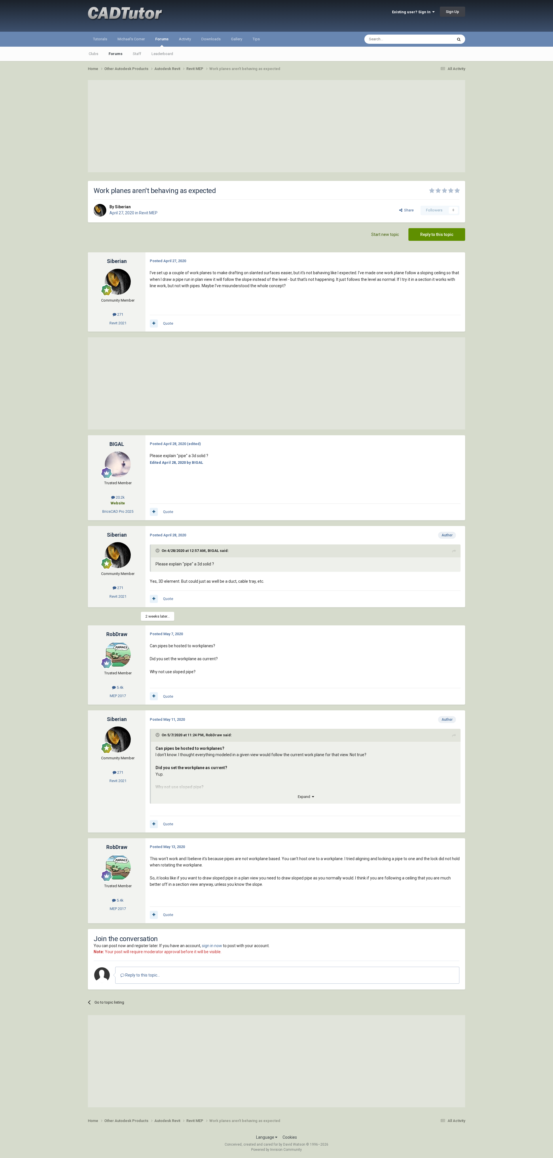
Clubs (93, 54)
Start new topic (385, 234)
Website (118, 503)
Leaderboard (162, 54)
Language (265, 1137)
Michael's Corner (131, 39)
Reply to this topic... (142, 975)
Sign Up (452, 12)
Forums (161, 39)
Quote (168, 323)
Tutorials (100, 39)
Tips (256, 39)
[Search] (458, 39)
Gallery (236, 39)
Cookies (290, 1137)
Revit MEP (148, 213)
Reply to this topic (436, 234)
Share (408, 210)
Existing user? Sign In (412, 12)
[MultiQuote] (154, 323)
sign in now (212, 945)
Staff (137, 54)
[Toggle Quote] (158, 550)
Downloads (211, 39)
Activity (185, 39)
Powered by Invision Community (276, 1150)
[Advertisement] (276, 126)
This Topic (437, 39)
